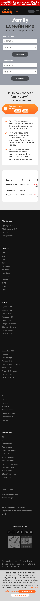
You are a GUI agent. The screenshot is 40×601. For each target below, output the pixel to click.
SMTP (4, 283)
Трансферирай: (9, 61)
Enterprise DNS (7, 236)
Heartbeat (6, 273)
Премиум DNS (7, 226)
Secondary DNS (8, 351)
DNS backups (7, 358)
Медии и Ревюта (8, 413)
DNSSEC (5, 354)
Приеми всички (27, 591)
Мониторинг (7, 248)
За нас (4, 400)
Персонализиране (20, 595)
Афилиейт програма (10, 494)
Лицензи (14, 567)
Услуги (4, 302)
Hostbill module (8, 461)
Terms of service (9, 561)
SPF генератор (7, 471)
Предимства (7, 447)
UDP (3, 260)
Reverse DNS (7, 310)
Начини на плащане (10, 464)
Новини (5, 403)
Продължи (20, 78)
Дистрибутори (7, 498)
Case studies (7, 444)
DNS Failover (6, 314)
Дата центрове (8, 410)
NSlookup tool (7, 477)
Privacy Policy (26, 561)
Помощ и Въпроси (9, 450)
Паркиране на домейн (10, 330)
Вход (31, 11)
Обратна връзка (8, 417)
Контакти (5, 407)
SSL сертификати (9, 327)
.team (17, 110)
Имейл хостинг (8, 378)
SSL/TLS (5, 276)
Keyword (5, 270)
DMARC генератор (9, 474)
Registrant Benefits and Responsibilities (17, 511)
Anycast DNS (7, 361)
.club (25, 110)
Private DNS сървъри (10, 371)
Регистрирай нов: (10, 36)
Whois (4, 514)
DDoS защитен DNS (9, 229)
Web (3, 256)
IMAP (4, 290)
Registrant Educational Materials (14, 507)
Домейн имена (7, 368)
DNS (3, 253)
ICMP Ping (6, 266)
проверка (20, 54)
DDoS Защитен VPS (9, 334)
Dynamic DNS (7, 307)
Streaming (6, 286)
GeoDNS (5, 232)
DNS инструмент (8, 467)
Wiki (3, 440)
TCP (3, 263)
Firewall (5, 280)
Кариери (5, 420)
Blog (3, 437)
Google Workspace (9, 324)
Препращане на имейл (11, 364)
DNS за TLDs (7, 374)
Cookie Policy (8, 564)
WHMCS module (8, 457)
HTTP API (5, 454)
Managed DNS (7, 317)
